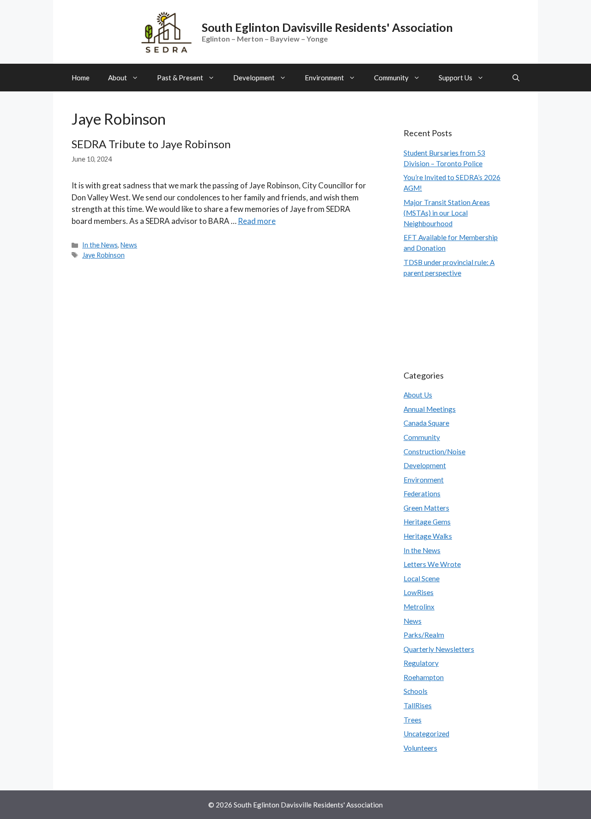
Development (254, 77)
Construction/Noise (434, 451)
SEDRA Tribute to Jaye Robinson (151, 144)
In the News (100, 245)
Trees (413, 720)
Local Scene (422, 578)
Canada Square (426, 423)
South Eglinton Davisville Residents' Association (327, 27)
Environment (324, 77)
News (129, 245)
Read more (257, 221)
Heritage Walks (428, 536)
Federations (422, 493)
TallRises (418, 705)
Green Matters (426, 508)
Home (81, 77)
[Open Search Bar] (516, 77)
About (117, 77)
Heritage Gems (427, 522)
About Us (418, 395)
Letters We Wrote (432, 564)
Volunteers (420, 748)
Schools (416, 691)
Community (391, 77)
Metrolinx (419, 606)
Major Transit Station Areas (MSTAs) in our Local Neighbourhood (447, 213)
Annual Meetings (430, 409)
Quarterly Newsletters (439, 649)
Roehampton (424, 677)
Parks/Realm (424, 635)
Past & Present (180, 77)
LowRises (419, 592)
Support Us (455, 77)
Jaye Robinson (103, 255)
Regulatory (421, 663)
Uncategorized (426, 733)
